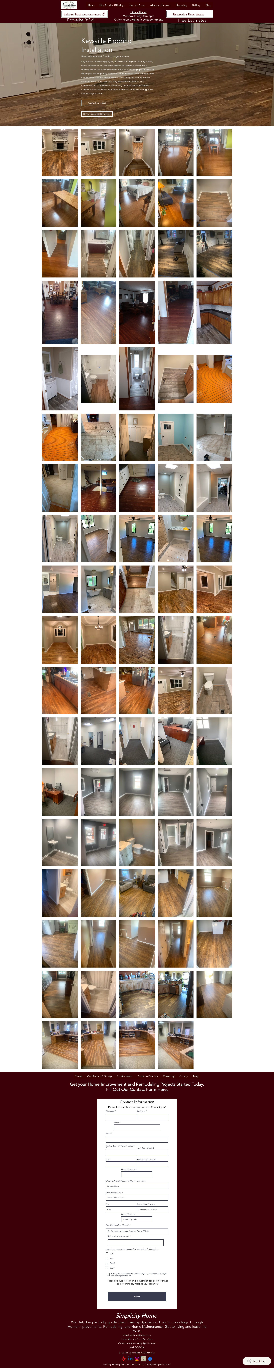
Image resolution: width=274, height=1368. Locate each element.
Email (108, 1133)
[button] (112, 5)
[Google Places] (143, 1358)
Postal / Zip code (128, 1169)
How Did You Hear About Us (117, 1225)
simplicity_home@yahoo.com (137, 1335)
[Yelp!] (123, 1358)
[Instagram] (137, 1358)
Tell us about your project (118, 1236)
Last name (141, 1111)
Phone (116, 1122)
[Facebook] (150, 1358)
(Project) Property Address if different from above (126, 1181)
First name (110, 1111)
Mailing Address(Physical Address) (120, 1146)
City (107, 1159)
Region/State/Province (146, 1159)
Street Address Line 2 (145, 1148)
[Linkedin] (130, 1358)
